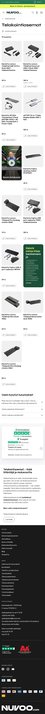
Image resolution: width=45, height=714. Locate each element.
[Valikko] (3, 12)
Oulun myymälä (7, 548)
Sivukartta (5, 555)
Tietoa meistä (6, 533)
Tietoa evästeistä (8, 583)
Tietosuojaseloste (8, 589)
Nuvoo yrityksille (7, 542)
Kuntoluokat (6, 567)
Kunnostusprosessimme (10, 536)
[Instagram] (8, 669)
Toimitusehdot (7, 573)
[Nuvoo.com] (14, 12)
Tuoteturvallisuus (8, 592)
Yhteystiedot (6, 595)
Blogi (3, 551)
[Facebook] (3, 669)
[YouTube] (13, 669)
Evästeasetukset (8, 586)
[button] (39, 2)
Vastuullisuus (6, 539)
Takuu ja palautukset (9, 577)
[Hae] (33, 12)
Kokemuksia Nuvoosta (9, 545)
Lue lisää (28, 282)
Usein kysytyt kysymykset (11, 564)
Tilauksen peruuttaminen (10, 580)
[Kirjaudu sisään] (37, 12)
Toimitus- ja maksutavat (10, 570)
